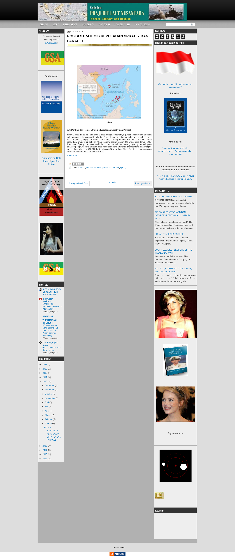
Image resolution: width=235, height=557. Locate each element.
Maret (48, 415)
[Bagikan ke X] (79, 164)
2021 (45, 364)
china (82, 168)
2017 (45, 377)
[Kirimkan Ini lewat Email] (73, 164)
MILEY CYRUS (104, 24)
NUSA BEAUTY (88, 24)
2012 (45, 458)
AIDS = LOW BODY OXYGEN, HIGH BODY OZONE (52, 292)
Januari (48, 423)
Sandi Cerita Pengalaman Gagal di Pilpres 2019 (52, 306)
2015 (45, 446)
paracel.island (108, 168)
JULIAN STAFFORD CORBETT (169, 234)
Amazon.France (165, 151)
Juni (47, 402)
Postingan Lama (142, 183)
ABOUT (56, 24)
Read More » (72, 155)
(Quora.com (51, 42)
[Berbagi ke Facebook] (82, 164)
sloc (117, 168)
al (78, 168)
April (47, 411)
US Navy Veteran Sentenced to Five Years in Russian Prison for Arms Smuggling (50, 330)
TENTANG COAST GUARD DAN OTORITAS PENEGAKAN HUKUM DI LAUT (172, 215)
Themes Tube (119, 547)
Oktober (49, 394)
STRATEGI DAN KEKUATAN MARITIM (173, 196)
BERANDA (44, 24)
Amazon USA (168, 148)
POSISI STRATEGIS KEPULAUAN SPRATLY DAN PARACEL (107, 38)
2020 (45, 369)
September (50, 398)
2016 (45, 381)
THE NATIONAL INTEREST (50, 321)
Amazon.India (175, 154)
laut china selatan (94, 168)
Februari (49, 419)
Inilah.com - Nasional (48, 300)
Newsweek (48, 316)
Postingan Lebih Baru (78, 183)
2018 (45, 373)
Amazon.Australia (183, 151)
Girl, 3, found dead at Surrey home (52, 348)
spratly (123, 168)
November (50, 389)
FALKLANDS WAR (70, 24)
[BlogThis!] (76, 164)
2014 (45, 450)
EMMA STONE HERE (122, 24)
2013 (45, 454)
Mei (47, 406)
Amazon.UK (182, 148)
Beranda (112, 182)
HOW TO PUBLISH (142, 24)
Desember (50, 385)
